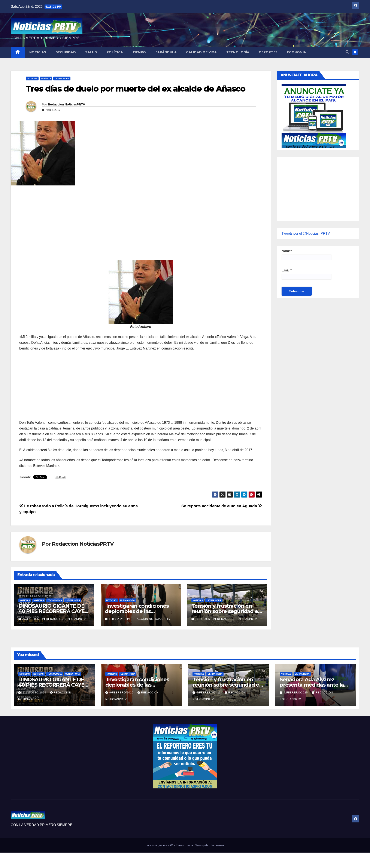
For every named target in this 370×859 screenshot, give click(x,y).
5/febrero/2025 (209, 692)
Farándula (166, 52)
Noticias (37, 52)
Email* (287, 270)
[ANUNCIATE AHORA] (314, 116)
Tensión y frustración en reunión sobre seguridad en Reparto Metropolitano (226, 611)
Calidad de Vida (201, 52)
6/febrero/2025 (121, 692)
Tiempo (139, 52)
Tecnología (237, 52)
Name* (287, 251)
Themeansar (217, 845)
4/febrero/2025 (296, 692)
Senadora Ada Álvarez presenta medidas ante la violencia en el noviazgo (312, 684)
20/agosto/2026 (34, 692)
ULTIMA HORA (62, 78)
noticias (25, 600)
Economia (296, 52)
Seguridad (66, 52)
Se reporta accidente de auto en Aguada (219, 506)
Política (115, 52)
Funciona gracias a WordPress (165, 845)
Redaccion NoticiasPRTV (66, 104)
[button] (347, 52)
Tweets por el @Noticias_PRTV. (306, 233)
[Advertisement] (140, 220)
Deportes (268, 52)
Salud (91, 52)
